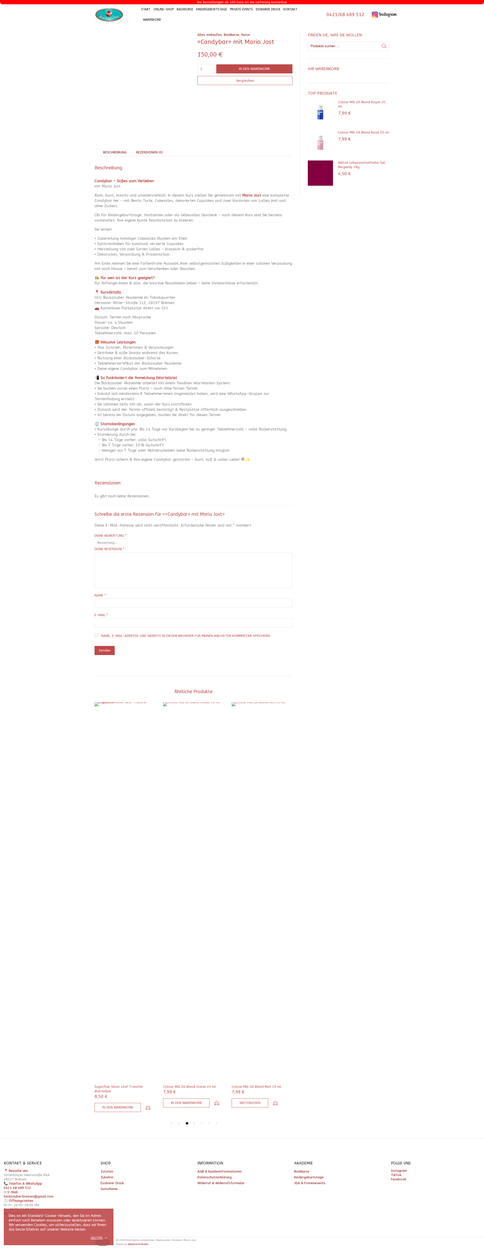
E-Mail (101, 615)
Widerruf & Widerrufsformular (221, 1183)
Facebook (398, 1179)
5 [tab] (201, 1123)
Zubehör (107, 1177)
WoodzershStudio (138, 1244)
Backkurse (185, 9)
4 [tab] (194, 1123)
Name (100, 595)
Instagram (399, 1171)
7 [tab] (217, 1123)
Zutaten (107, 1171)
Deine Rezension (109, 549)
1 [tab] (171, 1123)
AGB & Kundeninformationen (219, 1171)
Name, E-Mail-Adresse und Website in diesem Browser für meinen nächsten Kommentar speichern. (185, 636)
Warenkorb (152, 19)
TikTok (396, 1175)
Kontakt (290, 9)
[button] (118, 1107)
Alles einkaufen (209, 35)
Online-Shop (164, 9)
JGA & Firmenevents (309, 1183)
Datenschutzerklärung (214, 1177)
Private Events (241, 9)
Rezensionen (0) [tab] (149, 152)
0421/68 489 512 (345, 14)
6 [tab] (209, 1123)
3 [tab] (187, 1123)
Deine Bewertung (111, 535)
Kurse (245, 35)
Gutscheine (109, 1189)
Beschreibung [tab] (115, 152)
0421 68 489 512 (17, 1188)
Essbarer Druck (268, 9)
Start (145, 9)
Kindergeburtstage (211, 9)
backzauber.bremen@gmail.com (28, 1196)
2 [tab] (179, 1123)
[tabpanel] (125, 908)
